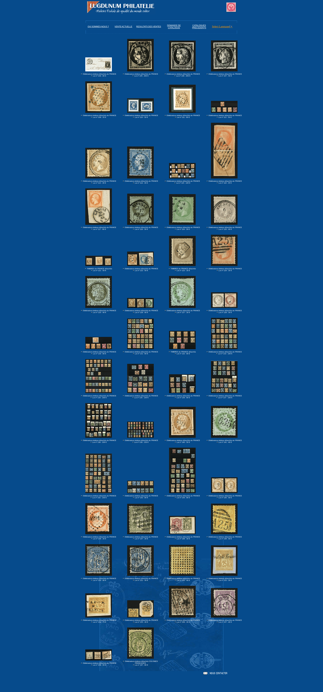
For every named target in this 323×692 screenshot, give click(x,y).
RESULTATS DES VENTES (148, 26)
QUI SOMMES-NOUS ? (98, 26)
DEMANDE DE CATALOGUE (174, 26)
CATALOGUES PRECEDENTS (199, 26)
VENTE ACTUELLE (123, 26)
